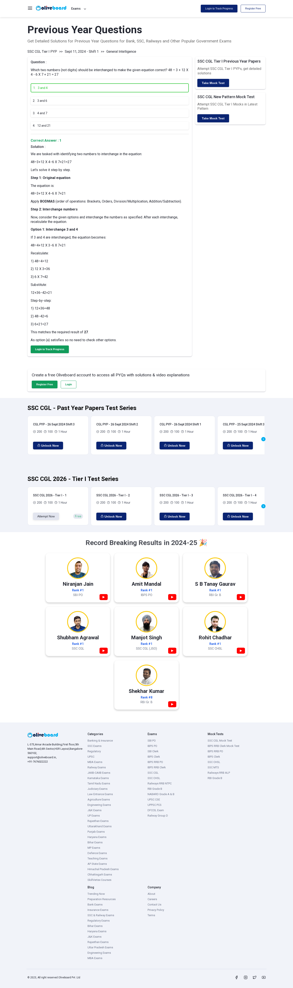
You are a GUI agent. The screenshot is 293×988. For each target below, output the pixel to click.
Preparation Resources (102, 899)
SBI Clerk (153, 751)
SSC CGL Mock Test (220, 740)
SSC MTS (213, 767)
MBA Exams (95, 762)
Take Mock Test (213, 83)
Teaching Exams (97, 858)
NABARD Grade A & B (161, 794)
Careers (152, 899)
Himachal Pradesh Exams (103, 869)
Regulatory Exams (99, 920)
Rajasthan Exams (98, 821)
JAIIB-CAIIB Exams (99, 772)
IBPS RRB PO (155, 762)
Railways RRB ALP (219, 772)
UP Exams (94, 815)
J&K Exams (94, 810)
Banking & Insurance (100, 740)
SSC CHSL (154, 778)
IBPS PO (152, 746)
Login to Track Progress (219, 8)
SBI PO (152, 740)
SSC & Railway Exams (101, 915)
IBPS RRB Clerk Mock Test (223, 746)
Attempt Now (46, 516)
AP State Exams (97, 863)
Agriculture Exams (99, 799)
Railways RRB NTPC (160, 783)
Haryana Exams (97, 837)
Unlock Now (50, 445)
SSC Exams (94, 746)
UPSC (91, 756)
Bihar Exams (95, 842)
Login (68, 384)
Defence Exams (97, 853)
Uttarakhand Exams (100, 826)
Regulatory (94, 751)
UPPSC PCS (155, 804)
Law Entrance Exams (100, 794)
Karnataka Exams (98, 778)
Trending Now (96, 893)
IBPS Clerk (154, 756)
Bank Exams (95, 904)
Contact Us (154, 904)
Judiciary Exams (97, 788)
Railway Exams (97, 767)
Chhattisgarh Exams (100, 874)
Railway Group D (158, 815)
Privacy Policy (156, 909)
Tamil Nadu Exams (99, 783)
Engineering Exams (99, 804)
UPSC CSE (154, 799)
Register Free (253, 8)
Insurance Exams (98, 909)
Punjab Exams (96, 831)
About (151, 893)
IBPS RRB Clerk (157, 767)
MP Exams (94, 847)
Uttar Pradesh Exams (100, 947)
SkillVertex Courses (99, 879)
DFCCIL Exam (156, 810)
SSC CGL (153, 772)
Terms (151, 915)
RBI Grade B (155, 788)
